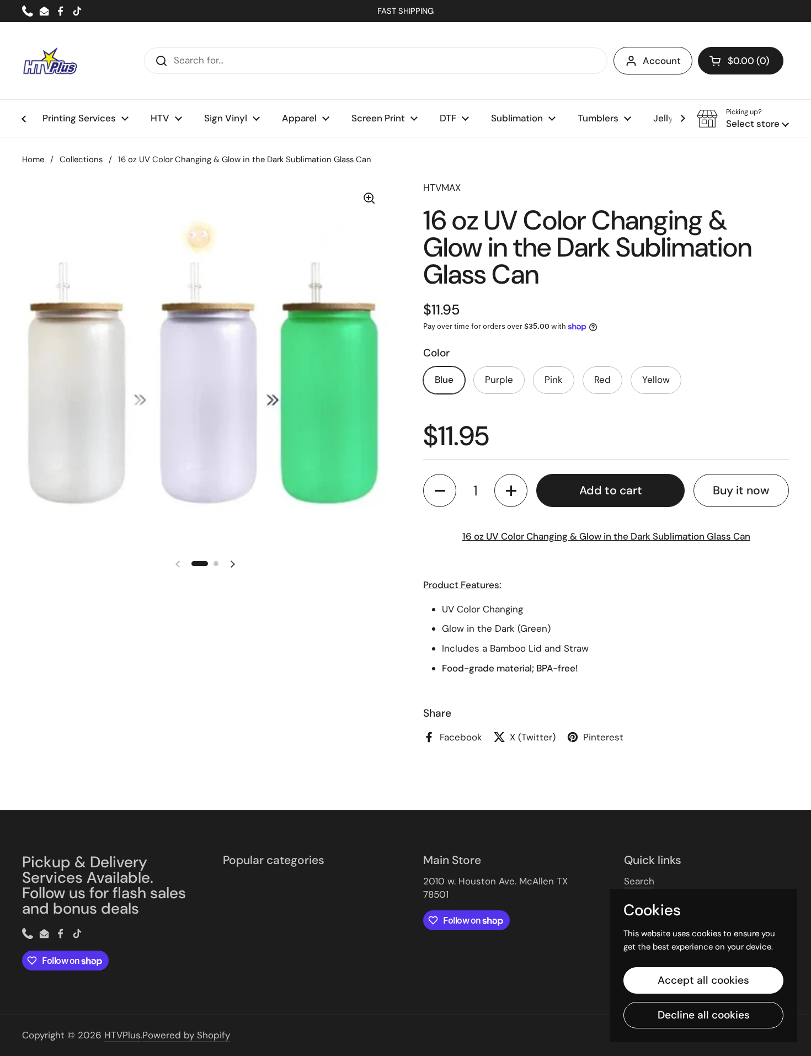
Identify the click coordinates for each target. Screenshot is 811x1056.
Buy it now (741, 490)
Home (33, 159)
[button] (740, 60)
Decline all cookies (704, 1015)
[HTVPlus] (49, 60)
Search (639, 881)
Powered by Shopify (186, 1035)
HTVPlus (122, 1035)
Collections (81, 159)
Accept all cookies (703, 980)
